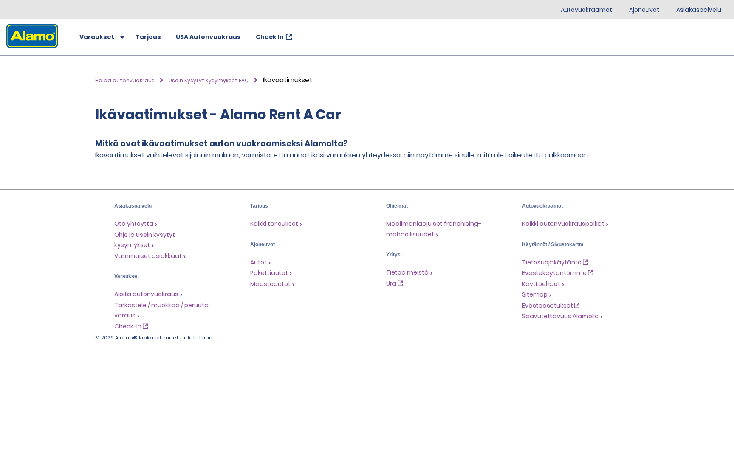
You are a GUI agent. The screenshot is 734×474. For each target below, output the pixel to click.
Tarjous (148, 37)
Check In (270, 37)
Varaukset (96, 37)
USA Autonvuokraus (208, 37)
